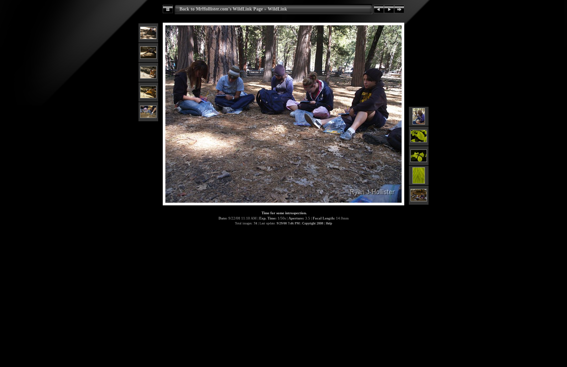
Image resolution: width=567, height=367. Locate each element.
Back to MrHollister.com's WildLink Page (221, 8)
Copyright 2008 (312, 223)
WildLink (277, 8)
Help (329, 223)
